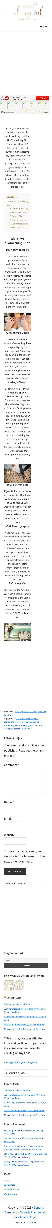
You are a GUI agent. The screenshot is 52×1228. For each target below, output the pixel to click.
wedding (33, 711)
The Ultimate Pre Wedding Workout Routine (24, 1024)
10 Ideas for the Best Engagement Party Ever (24, 1029)
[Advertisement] (26, 66)
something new (11, 725)
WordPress (21, 1217)
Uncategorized (22, 711)
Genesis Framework (33, 1212)
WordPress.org (10, 1194)
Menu (45, 26)
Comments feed (11, 1189)
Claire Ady (8, 1153)
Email (9, 818)
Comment (11, 765)
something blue (11, 721)
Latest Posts (14, 997)
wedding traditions (21, 728)
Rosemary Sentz (11, 1130)
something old (26, 725)
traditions (38, 725)
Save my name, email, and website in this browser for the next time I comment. (24, 856)
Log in (7, 1180)
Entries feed (9, 1184)
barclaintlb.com (11, 1138)
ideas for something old (27, 718)
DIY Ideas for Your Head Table (17, 1004)
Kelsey (7, 1161)
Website (9, 835)
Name (9, 802)
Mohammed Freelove (13, 1146)
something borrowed (29, 721)
